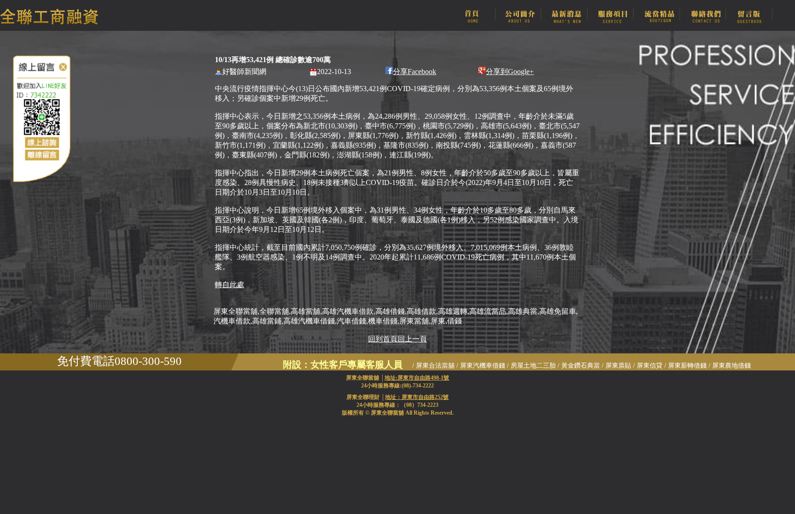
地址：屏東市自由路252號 (417, 397)
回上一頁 (412, 339)
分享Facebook (414, 71)
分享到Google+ (510, 71)
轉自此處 (229, 285)
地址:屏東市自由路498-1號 (417, 378)
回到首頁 (383, 339)
